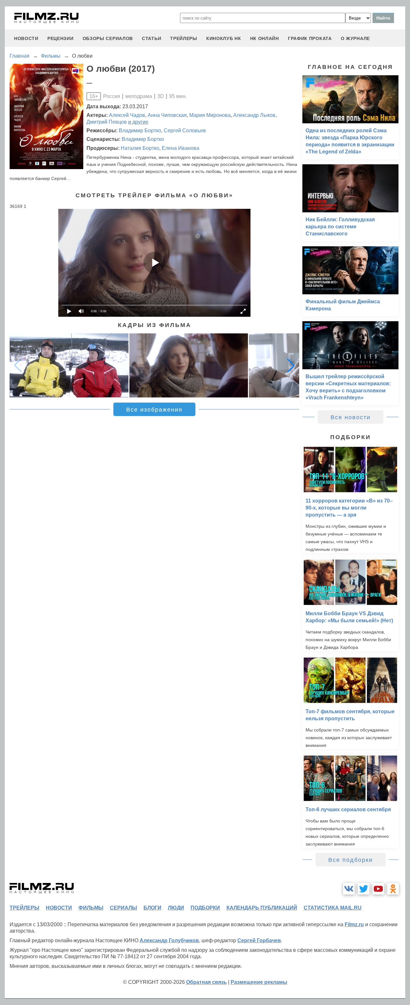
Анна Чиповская (167, 115)
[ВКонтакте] (349, 889)
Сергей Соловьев (185, 130)
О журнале (355, 38)
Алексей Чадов (127, 115)
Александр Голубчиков (169, 940)
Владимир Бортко (140, 130)
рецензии (60, 38)
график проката (310, 38)
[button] (291, 365)
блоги (152, 908)
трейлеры (183, 38)
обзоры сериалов (108, 38)
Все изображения (154, 409)
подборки (205, 908)
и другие (138, 122)
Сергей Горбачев (259, 940)
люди (176, 908)
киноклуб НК (223, 38)
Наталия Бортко (140, 148)
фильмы (90, 908)
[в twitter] (363, 889)
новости (26, 38)
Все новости (351, 417)
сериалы (123, 908)
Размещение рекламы (259, 982)
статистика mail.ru (333, 908)
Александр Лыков (254, 115)
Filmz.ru (354, 924)
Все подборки (350, 860)
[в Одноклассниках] (393, 889)
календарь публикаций (261, 908)
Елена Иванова (180, 148)
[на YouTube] (378, 889)
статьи (151, 38)
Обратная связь (206, 982)
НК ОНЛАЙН (264, 38)
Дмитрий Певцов (106, 122)
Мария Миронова (210, 115)
